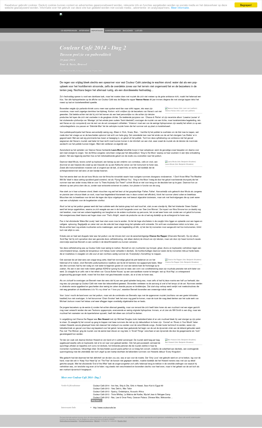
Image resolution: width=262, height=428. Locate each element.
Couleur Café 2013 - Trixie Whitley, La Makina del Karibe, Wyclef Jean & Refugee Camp (131, 394)
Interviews (84, 30)
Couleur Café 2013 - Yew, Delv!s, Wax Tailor (112, 388)
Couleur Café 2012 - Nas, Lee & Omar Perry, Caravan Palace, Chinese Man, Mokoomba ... (133, 397)
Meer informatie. (180, 8)
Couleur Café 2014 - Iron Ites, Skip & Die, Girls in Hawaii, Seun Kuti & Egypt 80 (128, 385)
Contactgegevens (86, 421)
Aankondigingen (113, 30)
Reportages (97, 30)
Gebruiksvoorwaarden (68, 421)
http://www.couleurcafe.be (104, 407)
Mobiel (97, 421)
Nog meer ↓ (96, 400)
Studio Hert (122, 421)
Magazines (128, 30)
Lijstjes (138, 30)
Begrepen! (246, 5)
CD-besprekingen (69, 30)
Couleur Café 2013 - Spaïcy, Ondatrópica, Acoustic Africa (118, 391)
